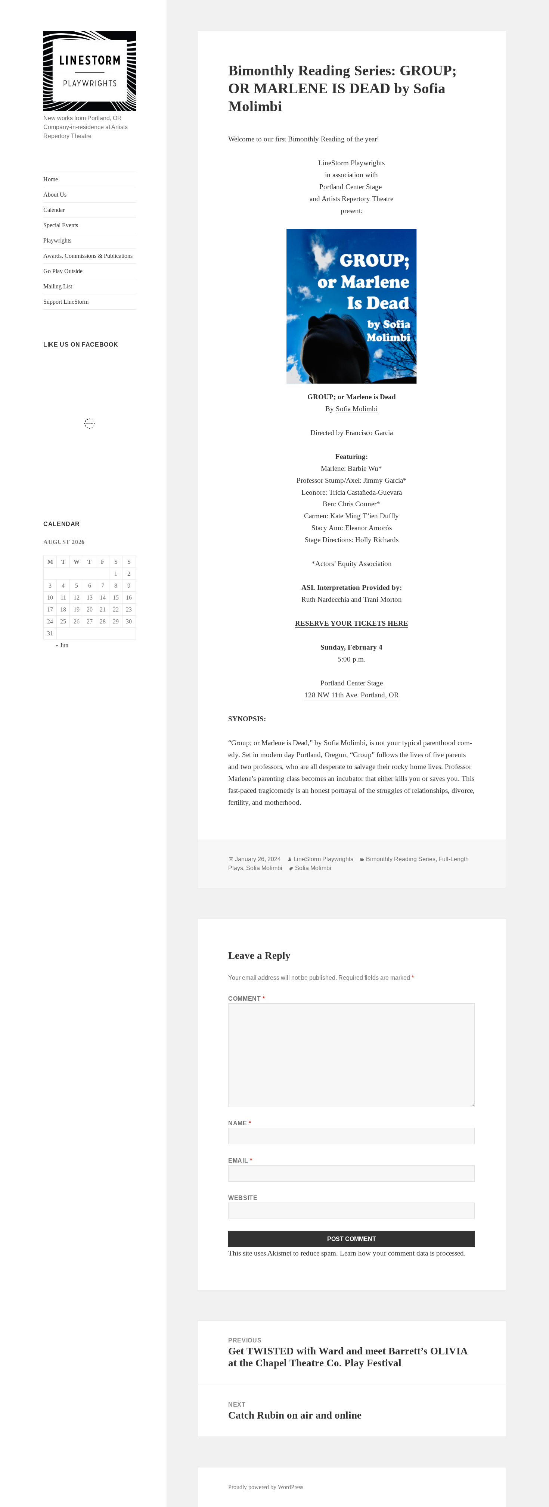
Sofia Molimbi (357, 409)
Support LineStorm (66, 301)
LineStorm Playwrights (323, 859)
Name (239, 1123)
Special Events (60, 225)
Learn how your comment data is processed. (403, 1253)
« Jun (62, 645)
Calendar (54, 210)
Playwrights (57, 240)
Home (50, 179)
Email (240, 1160)
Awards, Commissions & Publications (88, 256)
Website (242, 1198)
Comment (246, 998)
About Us (54, 194)
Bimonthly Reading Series (400, 859)
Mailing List (57, 286)
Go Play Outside (63, 271)
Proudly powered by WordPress (265, 1487)
